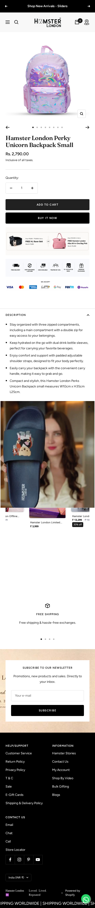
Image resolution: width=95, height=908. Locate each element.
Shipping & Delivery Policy (24, 809)
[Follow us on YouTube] (37, 865)
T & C (9, 784)
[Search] (16, 28)
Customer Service (19, 759)
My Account (61, 775)
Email (9, 830)
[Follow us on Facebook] (10, 865)
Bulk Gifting (60, 792)
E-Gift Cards (15, 800)
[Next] (87, 133)
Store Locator (15, 855)
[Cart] (77, 28)
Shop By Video (62, 784)
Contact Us (60, 767)
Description (16, 320)
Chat (9, 839)
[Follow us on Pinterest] (28, 865)
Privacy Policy (15, 775)
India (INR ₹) (16, 883)
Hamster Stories (64, 759)
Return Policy (15, 767)
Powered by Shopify (72, 898)
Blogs (56, 800)
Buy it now (47, 223)
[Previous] (7, 133)
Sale (9, 792)
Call (8, 847)
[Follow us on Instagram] (19, 865)
